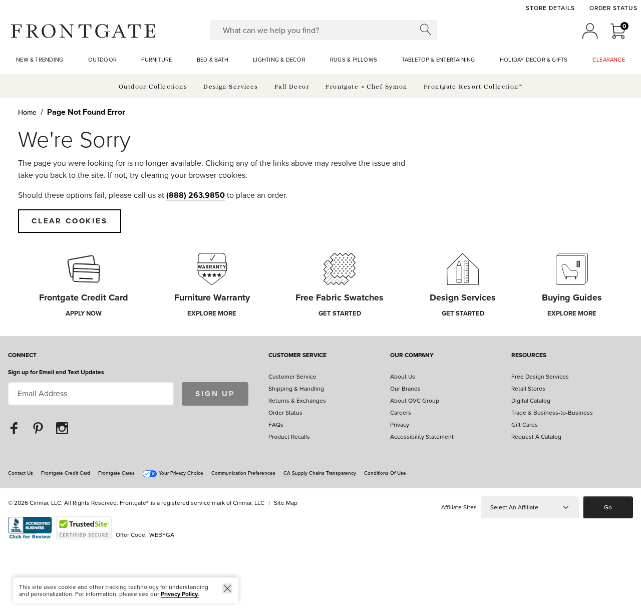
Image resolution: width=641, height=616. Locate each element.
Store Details (550, 8)
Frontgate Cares (116, 473)
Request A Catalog (536, 436)
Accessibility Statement (422, 436)
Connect (22, 356)
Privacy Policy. (180, 593)
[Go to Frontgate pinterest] (38, 428)
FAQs (275, 424)
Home (27, 112)
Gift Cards (524, 424)
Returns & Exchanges (297, 400)
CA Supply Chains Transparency (319, 473)
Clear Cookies (70, 220)
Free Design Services (540, 376)
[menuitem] (39, 60)
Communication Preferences (243, 473)
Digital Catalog (530, 400)
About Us (402, 376)
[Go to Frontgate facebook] (14, 428)
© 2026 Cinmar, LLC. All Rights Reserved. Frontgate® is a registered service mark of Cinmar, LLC (136, 502)
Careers (400, 412)
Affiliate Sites (459, 507)
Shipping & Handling (296, 388)
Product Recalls (289, 436)
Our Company (412, 356)
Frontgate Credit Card (65, 473)
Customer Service (297, 356)
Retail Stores (528, 388)
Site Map (285, 502)
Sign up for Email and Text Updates (56, 372)
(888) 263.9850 (195, 195)
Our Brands (405, 388)
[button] (83, 31)
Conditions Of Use (385, 473)
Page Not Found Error (86, 112)
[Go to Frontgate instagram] (62, 428)
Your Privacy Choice (181, 473)
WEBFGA (161, 534)
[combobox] (323, 30)
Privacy (399, 424)
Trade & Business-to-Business (552, 412)
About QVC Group (414, 400)
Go (608, 507)
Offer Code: (132, 534)
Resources (528, 356)
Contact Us (20, 473)
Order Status (613, 8)
